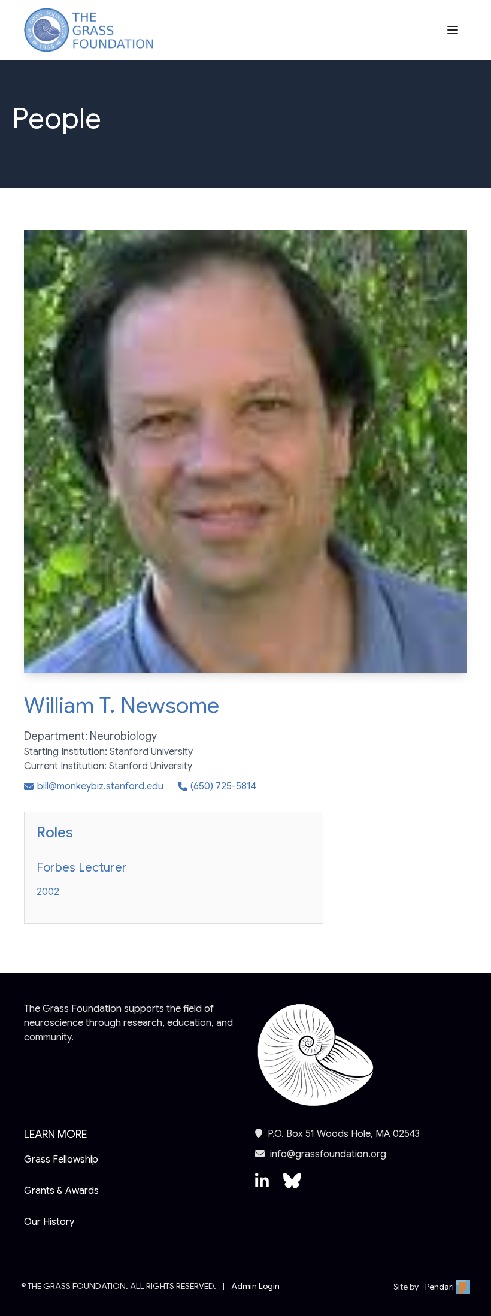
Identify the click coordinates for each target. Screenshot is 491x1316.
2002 (48, 892)
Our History (49, 1222)
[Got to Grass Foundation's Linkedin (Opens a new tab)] (262, 1186)
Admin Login (255, 1286)
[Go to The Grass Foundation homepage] (88, 30)
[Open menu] (454, 30)
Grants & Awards (61, 1191)
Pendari (440, 1286)
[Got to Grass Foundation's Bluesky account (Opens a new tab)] (292, 1186)
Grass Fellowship (61, 1160)
